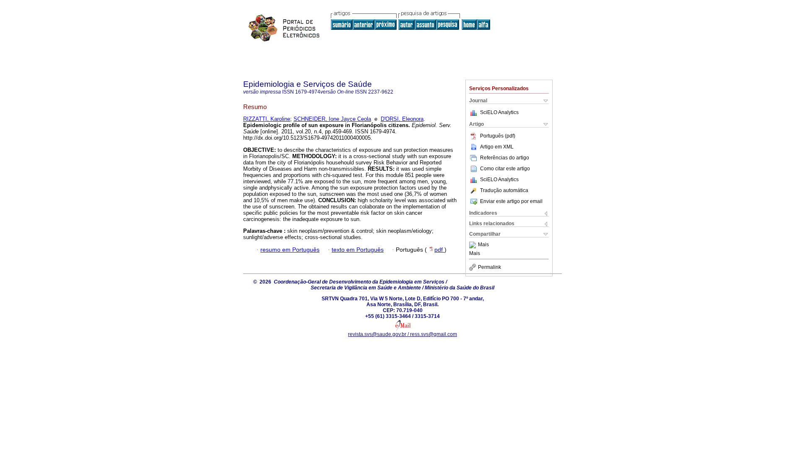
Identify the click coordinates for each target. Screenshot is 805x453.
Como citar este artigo (505, 169)
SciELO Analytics (499, 112)
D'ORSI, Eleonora (402, 119)
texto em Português (358, 250)
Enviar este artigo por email (511, 201)
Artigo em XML (497, 147)
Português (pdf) (497, 136)
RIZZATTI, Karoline (266, 119)
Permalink (489, 267)
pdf (439, 250)
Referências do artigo (504, 158)
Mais (483, 245)
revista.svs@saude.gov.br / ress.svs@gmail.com (402, 334)
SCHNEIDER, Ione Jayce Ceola (332, 119)
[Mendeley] (473, 245)
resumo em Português (289, 250)
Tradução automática (504, 190)
